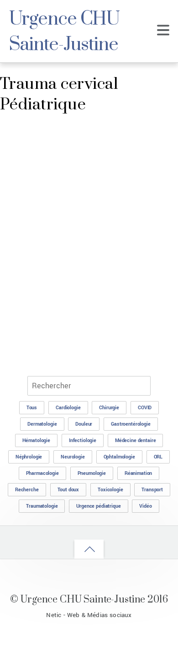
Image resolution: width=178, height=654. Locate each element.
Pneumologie (92, 473)
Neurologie (73, 456)
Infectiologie (82, 440)
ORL (158, 456)
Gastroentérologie (131, 424)
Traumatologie (42, 506)
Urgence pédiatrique (98, 506)
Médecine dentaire (135, 440)
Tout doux (68, 489)
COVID (145, 407)
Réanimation (138, 473)
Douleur (83, 424)
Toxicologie (110, 489)
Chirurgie (109, 407)
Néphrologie (29, 456)
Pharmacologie (42, 473)
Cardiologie (68, 407)
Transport (152, 489)
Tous (31, 407)
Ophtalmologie (119, 456)
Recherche (27, 489)
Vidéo (145, 506)
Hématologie (36, 440)
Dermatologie (42, 424)
